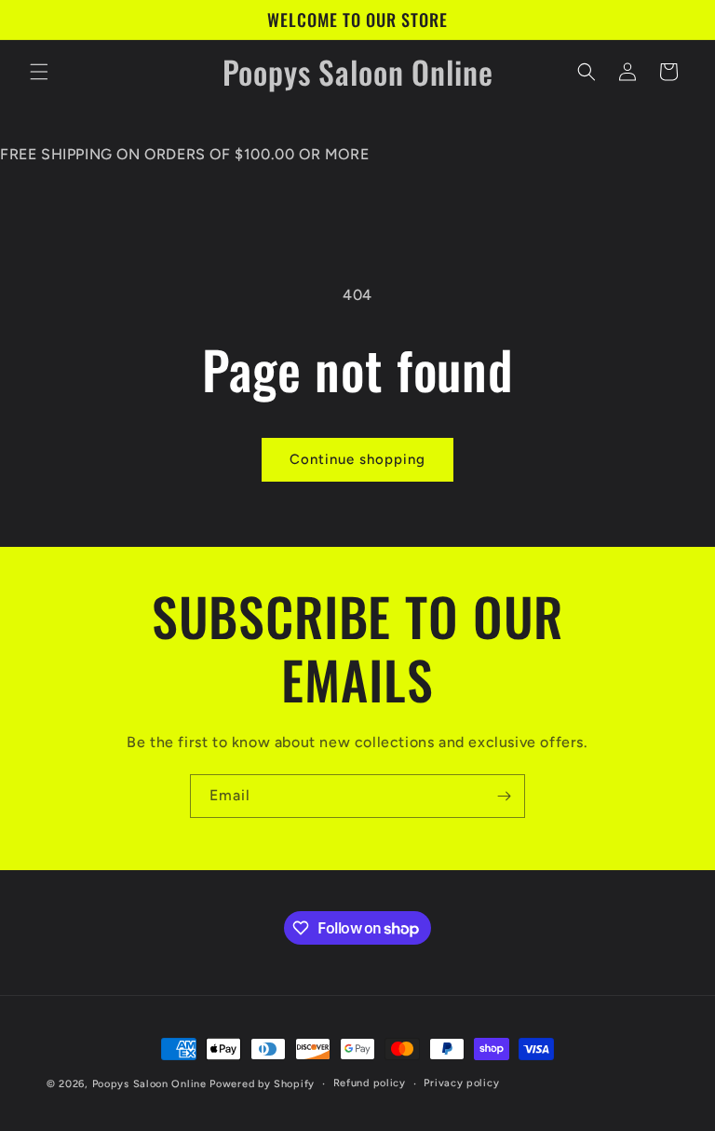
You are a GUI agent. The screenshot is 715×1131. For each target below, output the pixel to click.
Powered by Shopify (262, 1084)
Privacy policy (461, 1083)
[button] (39, 71)
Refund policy (369, 1083)
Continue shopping (357, 459)
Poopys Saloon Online (149, 1084)
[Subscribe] (503, 796)
